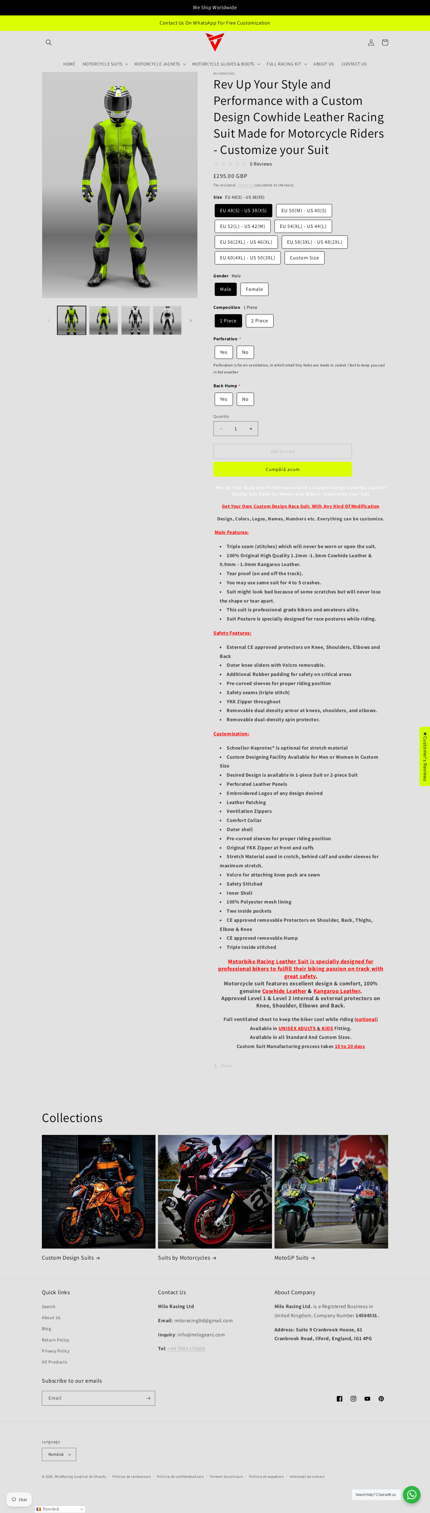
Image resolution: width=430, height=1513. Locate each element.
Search (49, 1306)
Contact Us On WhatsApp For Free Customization (215, 23)
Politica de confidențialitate (180, 1476)
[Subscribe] (148, 1398)
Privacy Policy (55, 1351)
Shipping (246, 185)
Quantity (221, 416)
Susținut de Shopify (90, 1476)
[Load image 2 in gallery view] (103, 320)
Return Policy (55, 1340)
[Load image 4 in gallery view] (167, 320)
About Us (51, 1317)
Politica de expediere (266, 1476)
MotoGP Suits (291, 1257)
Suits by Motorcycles (184, 1257)
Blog (46, 1328)
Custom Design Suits (67, 1257)
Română (56, 1454)
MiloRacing (64, 1476)
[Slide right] (191, 320)
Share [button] (226, 1065)
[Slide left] (49, 320)
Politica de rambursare (131, 1476)
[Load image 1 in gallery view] (71, 320)
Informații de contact (307, 1476)
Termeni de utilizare (226, 1476)
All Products (54, 1362)
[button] (49, 42)
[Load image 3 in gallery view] (135, 320)
